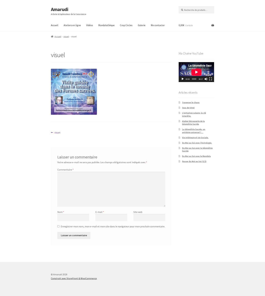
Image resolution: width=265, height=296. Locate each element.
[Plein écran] (210, 79)
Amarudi (59, 9)
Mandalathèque (106, 25)
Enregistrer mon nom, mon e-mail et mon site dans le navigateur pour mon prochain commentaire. (113, 226)
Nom (60, 211)
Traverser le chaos (191, 102)
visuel (66, 36)
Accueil (54, 25)
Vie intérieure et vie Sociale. (195, 137)
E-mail (99, 211)
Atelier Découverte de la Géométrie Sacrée (193, 123)
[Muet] (205, 79)
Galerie (141, 25)
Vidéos (89, 25)
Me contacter (158, 25)
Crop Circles (126, 25)
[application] (196, 72)
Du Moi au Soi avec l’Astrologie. (197, 142)
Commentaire (65, 169)
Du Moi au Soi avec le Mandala (196, 156)
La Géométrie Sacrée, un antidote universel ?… (193, 131)
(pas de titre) (188, 107)
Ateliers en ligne (72, 25)
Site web (137, 211)
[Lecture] (182, 79)
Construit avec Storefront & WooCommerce (74, 278)
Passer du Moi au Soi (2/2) (194, 161)
